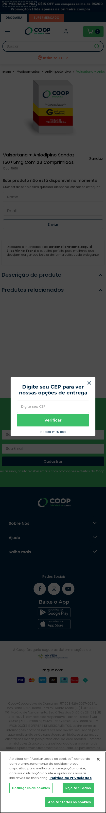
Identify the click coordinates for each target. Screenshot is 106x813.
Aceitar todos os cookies (69, 802)
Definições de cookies (31, 788)
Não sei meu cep (53, 432)
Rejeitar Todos (78, 788)
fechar (89, 383)
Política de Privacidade (71, 778)
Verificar (53, 420)
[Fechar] (98, 759)
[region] (53, 782)
